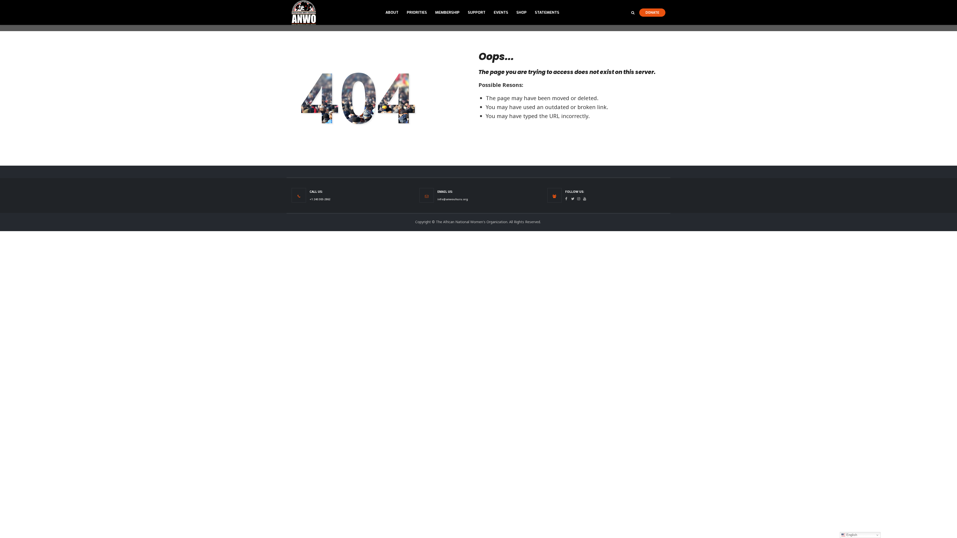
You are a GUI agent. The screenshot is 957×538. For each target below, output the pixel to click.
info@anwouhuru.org (452, 199)
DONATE (652, 12)
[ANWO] (304, 12)
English (851, 535)
